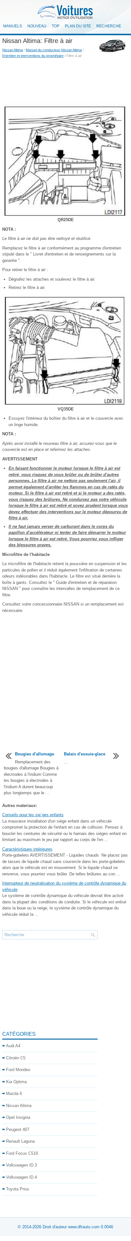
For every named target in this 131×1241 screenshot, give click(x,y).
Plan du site (78, 26)
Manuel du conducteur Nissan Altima (54, 50)
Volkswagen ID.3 (21, 1165)
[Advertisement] (65, 81)
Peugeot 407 (17, 1129)
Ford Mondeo (18, 1069)
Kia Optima (16, 1081)
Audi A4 (13, 1045)
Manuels (12, 26)
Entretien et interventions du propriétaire (33, 56)
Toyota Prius (17, 1189)
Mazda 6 (14, 1093)
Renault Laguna (20, 1141)
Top (55, 26)
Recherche (108, 26)
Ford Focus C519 (22, 1153)
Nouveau (36, 26)
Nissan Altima (12, 50)
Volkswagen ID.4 (21, 1177)
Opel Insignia (18, 1117)
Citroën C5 (15, 1057)
